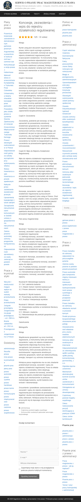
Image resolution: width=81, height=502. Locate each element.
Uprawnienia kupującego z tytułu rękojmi (9, 200)
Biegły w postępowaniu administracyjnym (69, 77)
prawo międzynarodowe (9, 399)
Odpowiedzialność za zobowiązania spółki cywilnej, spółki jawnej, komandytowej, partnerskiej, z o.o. (69, 355)
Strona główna (10, 14)
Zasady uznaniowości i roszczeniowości (68, 145)
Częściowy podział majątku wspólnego (34, 410)
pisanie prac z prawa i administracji (67, 433)
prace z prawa (68, 439)
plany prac (8, 369)
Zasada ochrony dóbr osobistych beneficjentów (68, 119)
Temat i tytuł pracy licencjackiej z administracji (69, 487)
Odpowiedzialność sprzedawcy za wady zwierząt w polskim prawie (9, 256)
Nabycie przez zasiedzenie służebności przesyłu (8, 189)
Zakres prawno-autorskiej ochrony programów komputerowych (9, 238)
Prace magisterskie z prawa (68, 474)
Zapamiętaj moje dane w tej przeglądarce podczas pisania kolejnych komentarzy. (37, 469)
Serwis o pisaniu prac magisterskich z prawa (45, 2)
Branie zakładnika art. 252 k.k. (8, 323)
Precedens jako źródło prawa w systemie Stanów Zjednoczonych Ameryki (9, 116)
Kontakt (62, 14)
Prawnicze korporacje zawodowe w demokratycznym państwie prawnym (9, 41)
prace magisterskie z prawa (68, 233)
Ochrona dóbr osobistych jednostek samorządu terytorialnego (67, 177)
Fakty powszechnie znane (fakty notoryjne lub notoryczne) (67, 66)
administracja (25, 408)
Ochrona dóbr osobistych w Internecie (67, 342)
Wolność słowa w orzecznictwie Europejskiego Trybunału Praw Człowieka (9, 82)
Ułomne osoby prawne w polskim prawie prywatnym (69, 266)
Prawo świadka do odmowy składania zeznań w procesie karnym (69, 308)
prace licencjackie (69, 30)
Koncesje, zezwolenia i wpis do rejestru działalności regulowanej (69, 190)
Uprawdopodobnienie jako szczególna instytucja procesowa (69, 88)
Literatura (25, 14)
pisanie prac (9, 366)
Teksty (37, 14)
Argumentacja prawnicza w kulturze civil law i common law (9, 57)
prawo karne (9, 388)
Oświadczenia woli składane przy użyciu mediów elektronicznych (68, 332)
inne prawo (8, 357)
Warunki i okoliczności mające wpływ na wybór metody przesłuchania (9, 289)
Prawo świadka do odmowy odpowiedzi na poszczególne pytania (68, 256)
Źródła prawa (49, 14)
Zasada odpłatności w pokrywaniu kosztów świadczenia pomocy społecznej (67, 132)
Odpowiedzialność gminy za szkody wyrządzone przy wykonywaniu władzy (9, 158)
